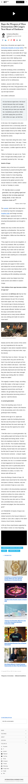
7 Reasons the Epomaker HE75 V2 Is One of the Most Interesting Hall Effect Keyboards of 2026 (15, 622)
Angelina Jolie (5, 213)
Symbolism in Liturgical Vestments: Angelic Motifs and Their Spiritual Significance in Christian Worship (13, 578)
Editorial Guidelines (20, 675)
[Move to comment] (20, 40)
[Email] (17, 40)
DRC (21, 48)
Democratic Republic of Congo (10, 48)
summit (6, 208)
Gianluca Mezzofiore (13, 34)
